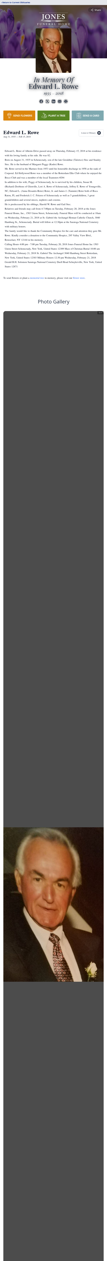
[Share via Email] (59, 101)
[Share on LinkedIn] (53, 101)
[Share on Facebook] (41, 101)
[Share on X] (47, 101)
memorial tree (37, 277)
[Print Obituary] (65, 101)
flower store (79, 277)
